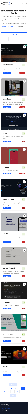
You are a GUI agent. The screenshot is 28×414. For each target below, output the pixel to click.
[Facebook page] (2, 410)
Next (13, 395)
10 (8, 391)
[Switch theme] (22, 3)
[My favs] (20, 3)
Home (4, 26)
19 (21, 391)
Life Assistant (7, 73)
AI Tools (10, 26)
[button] (26, 3)
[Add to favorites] (24, 46)
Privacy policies (5, 408)
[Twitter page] (6, 410)
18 (17, 391)
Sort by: (4, 39)
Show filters (14, 34)
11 (12, 391)
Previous (13, 384)
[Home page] (7, 4)
